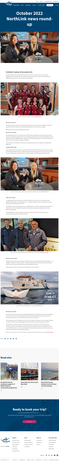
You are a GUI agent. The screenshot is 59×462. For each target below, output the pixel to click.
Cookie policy (14, 459)
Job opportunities (15, 450)
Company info (39, 440)
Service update (42, 5)
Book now (50, 5)
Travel (22, 5)
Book (10, 5)
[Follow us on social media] (46, 455)
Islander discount (15, 444)
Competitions (27, 446)
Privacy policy (45, 459)
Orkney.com (51, 446)
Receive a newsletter (28, 442)
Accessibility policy (21, 459)
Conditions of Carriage (30, 459)
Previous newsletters (28, 444)
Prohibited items (38, 459)
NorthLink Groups (52, 442)
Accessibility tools (48, 1)
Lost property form (16, 442)
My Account (56, 1)
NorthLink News (27, 440)
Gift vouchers (14, 446)
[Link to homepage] (8, 3)
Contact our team (15, 440)
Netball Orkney (38, 116)
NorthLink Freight (52, 440)
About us (41, 1)
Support (34, 5)
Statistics (38, 444)
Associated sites (53, 437)
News (37, 1)
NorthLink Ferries (45, 191)
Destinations (28, 5)
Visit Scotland (51, 444)
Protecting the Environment (53, 459)
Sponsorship (14, 448)
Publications (38, 442)
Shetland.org (51, 448)
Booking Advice (16, 5)
